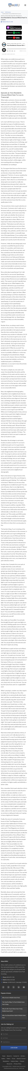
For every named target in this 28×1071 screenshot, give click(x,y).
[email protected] (10, 979)
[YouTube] (23, 987)
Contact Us (16, 1056)
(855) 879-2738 (10, 977)
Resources (9, 1063)
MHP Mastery (8, 12)
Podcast (22, 1061)
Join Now (14, 1047)
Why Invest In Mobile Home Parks (11, 997)
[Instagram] (8, 987)
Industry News (14, 1061)
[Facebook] (3, 987)
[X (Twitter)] (13, 987)
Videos (8, 1058)
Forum (13, 1058)
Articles (23, 1056)
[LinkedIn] (18, 987)
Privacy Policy (17, 1063)
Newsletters (6, 1061)
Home (2, 12)
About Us (9, 1056)
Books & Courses (21, 1058)
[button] (25, 5)
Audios (3, 1058)
